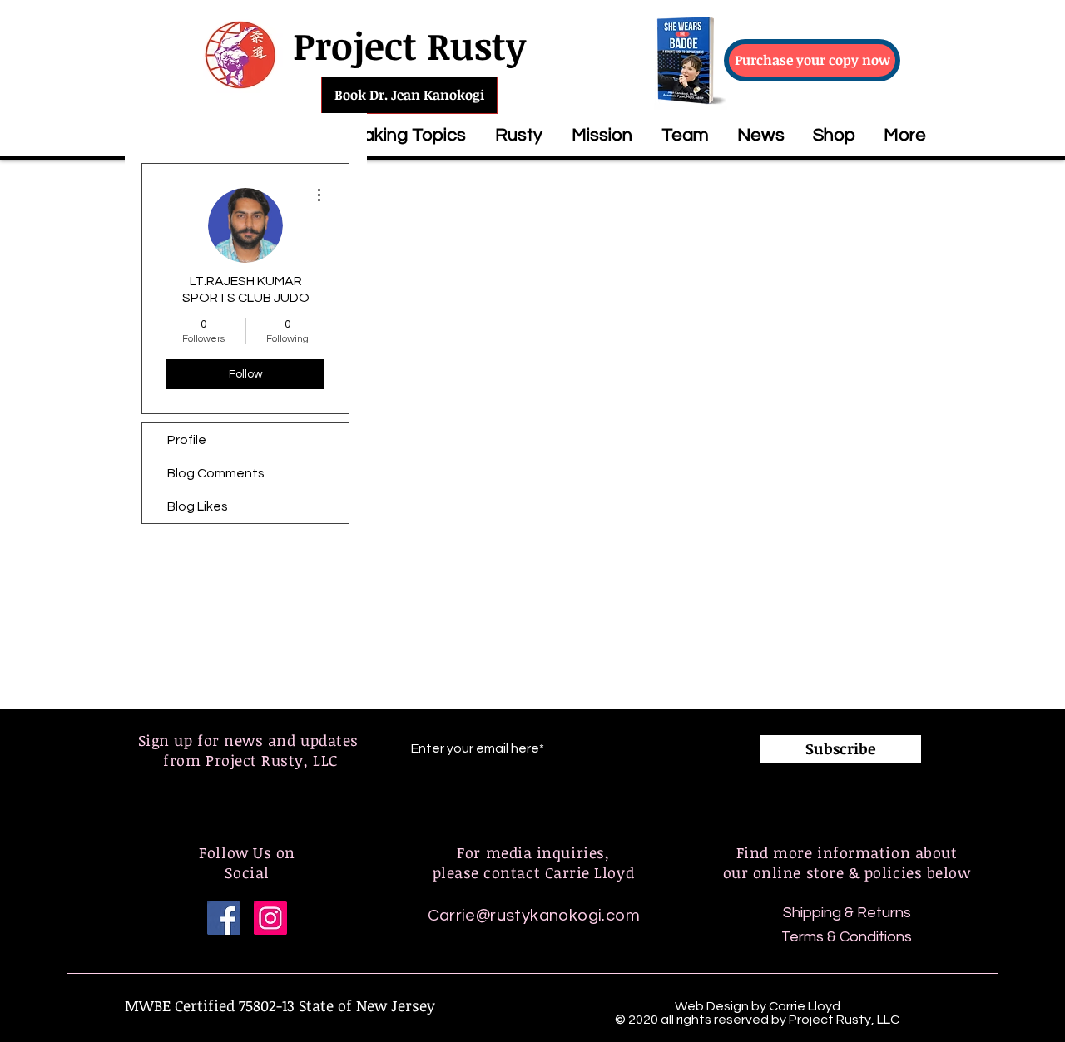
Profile (186, 440)
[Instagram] (270, 918)
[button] (398, 135)
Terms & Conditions (846, 937)
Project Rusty (409, 45)
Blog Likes (197, 506)
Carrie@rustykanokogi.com (534, 915)
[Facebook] (223, 918)
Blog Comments (216, 473)
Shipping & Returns (847, 913)
